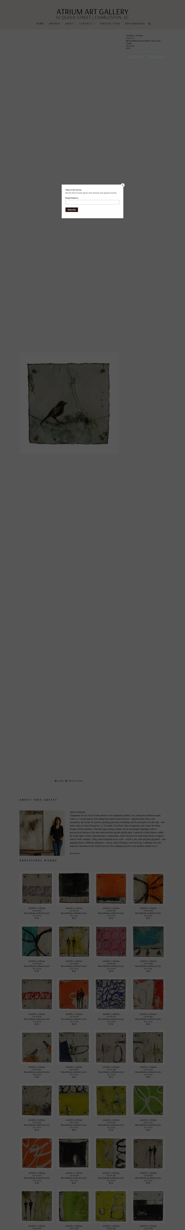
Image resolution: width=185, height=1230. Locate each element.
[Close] (123, 185)
